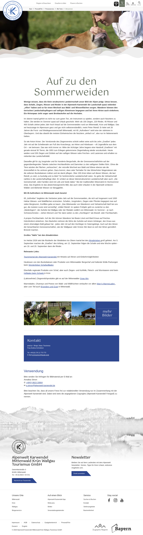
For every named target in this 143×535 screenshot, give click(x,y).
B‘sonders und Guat (49, 287)
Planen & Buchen (76, 3)
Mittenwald (15, 499)
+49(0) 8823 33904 (34, 382)
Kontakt (86, 503)
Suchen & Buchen (89, 499)
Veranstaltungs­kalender (56, 510)
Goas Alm (84, 278)
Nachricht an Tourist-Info (22, 480)
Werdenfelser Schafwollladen (41, 265)
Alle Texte (60, 9)
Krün (13, 503)
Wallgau (15, 506)
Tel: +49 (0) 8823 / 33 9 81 (21, 475)
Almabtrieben (95, 240)
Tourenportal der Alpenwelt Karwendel (40, 257)
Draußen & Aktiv (60, 3)
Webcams (133, 4)
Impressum (15, 522)
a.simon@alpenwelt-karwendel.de (40, 385)
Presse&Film (39, 9)
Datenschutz (36, 522)
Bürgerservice (17, 510)
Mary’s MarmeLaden (106, 284)
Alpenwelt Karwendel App (57, 499)
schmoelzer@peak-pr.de (40, 355)
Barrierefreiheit (88, 510)
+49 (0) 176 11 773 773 (38, 352)
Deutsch (15, 526)
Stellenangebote (89, 506)
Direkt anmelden (79, 473)
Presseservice (49, 9)
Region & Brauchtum (43, 3)
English (24, 526)
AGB (25, 522)
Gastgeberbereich (51, 522)
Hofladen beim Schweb (34, 273)
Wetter (128, 4)
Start (30, 9)
